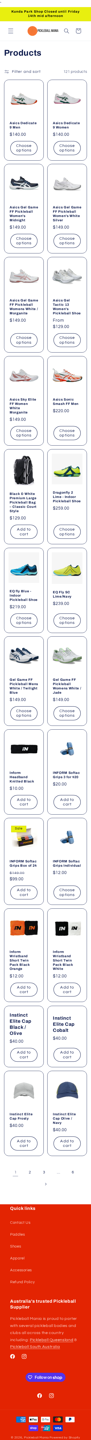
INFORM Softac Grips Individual (67, 863)
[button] (10, 31)
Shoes (15, 1246)
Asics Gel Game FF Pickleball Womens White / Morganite (24, 306)
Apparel (17, 1258)
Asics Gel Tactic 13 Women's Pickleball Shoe (67, 306)
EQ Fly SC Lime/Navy (62, 594)
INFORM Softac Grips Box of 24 (23, 863)
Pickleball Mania (36, 1437)
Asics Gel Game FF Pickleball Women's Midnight (24, 213)
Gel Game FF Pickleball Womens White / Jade (67, 686)
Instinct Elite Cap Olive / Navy (64, 1118)
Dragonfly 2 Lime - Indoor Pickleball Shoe (67, 496)
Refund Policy (22, 1282)
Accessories (21, 1270)
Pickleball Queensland (51, 1340)
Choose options (24, 148)
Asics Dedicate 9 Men (23, 125)
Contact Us (20, 1223)
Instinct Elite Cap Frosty (21, 1116)
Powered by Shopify (65, 1437)
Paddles (17, 1234)
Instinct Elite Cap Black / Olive (20, 1024)
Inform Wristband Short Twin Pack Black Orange (20, 960)
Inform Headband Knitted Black (22, 777)
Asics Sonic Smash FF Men (66, 402)
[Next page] (45, 1184)
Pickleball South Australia (35, 1347)
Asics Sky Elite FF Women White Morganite (23, 406)
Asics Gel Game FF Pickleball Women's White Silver (67, 213)
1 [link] (15, 1172)
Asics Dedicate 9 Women (66, 125)
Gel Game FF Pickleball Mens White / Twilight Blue (24, 686)
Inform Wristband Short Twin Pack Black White (63, 960)
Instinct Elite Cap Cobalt (64, 1024)
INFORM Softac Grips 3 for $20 (66, 775)
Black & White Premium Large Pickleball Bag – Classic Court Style (23, 502)
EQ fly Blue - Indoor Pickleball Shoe (24, 595)
